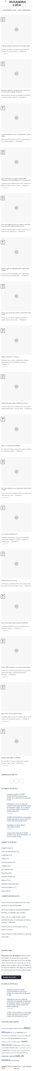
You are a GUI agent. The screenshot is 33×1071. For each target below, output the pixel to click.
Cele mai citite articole (8, 851)
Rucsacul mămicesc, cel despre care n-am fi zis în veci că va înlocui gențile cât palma (15, 91)
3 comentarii (12, 829)
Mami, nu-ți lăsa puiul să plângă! (10, 445)
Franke (14, 1045)
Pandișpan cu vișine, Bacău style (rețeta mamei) (16, 826)
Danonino (11, 1038)
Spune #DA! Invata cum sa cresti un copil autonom (16, 667)
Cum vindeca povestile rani (9, 534)
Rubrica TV (5, 880)
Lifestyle (4, 866)
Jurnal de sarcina (7, 862)
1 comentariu (12, 813)
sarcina (6, 1050)
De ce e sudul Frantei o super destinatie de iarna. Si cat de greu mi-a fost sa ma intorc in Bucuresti (16, 919)
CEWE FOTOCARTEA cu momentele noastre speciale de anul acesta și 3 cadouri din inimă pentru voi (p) (19, 819)
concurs (13, 1036)
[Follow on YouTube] (21, 781)
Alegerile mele (6, 848)
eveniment (18, 1041)
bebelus (20, 1032)
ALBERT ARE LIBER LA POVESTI (11, 758)
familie (9, 1045)
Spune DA (4, 891)
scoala (10, 1050)
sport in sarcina (5, 1052)
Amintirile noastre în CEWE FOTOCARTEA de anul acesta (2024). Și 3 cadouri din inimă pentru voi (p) (18, 797)
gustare (19, 1045)
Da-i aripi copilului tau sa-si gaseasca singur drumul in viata (16, 489)
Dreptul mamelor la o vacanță (10, 357)
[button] (2, 3)
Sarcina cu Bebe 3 (7, 887)
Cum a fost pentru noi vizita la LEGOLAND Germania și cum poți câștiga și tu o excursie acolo (16, 179)
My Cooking (5, 869)
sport (28, 1050)
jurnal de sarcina (25, 1045)
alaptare (10, 1028)
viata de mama (7, 1056)
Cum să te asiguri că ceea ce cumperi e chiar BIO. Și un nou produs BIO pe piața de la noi (16, 225)
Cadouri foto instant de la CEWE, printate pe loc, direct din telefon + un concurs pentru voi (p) (19, 834)
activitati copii (4, 1028)
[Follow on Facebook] (11, 781)
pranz (27, 1047)
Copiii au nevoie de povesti (9, 580)
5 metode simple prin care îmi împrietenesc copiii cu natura (16, 135)
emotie (14, 1041)
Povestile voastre (7, 876)
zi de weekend (15, 1060)
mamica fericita (9, 1048)
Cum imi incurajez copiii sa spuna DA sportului (14, 623)
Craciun (6, 1038)
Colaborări (4, 855)
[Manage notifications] (3, 1067)
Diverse (3, 859)
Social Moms (24, 1050)
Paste (23, 1048)
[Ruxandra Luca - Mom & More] (17, 3)
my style (20, 1047)
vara (27, 1052)
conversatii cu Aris (20, 1035)
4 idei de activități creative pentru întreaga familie (15, 46)
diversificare (23, 1038)
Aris (3, 1032)
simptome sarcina (17, 1050)
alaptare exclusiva (18, 1028)
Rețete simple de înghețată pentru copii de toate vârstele (15, 269)
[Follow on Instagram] (16, 781)
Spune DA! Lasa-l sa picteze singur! (11, 713)
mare (16, 1048)
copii (26, 1035)
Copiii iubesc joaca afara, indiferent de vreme (14, 403)
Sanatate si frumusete (8, 884)
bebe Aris (15, 1032)
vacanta (22, 1052)
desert (17, 1038)
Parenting (4, 873)
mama (3, 1048)
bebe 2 (9, 1032)
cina (9, 1035)
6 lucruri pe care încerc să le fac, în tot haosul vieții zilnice (16, 313)
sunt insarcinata (15, 1052)
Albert (27, 1027)
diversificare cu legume (6, 1041)
